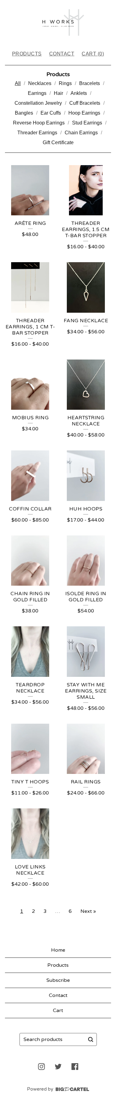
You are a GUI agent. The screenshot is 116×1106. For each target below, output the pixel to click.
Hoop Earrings (84, 113)
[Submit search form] (90, 1039)
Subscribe (58, 980)
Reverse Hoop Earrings (39, 122)
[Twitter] (58, 1066)
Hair (58, 93)
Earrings (37, 93)
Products (27, 53)
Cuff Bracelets (84, 103)
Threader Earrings (37, 132)
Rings (65, 83)
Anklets (79, 93)
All (18, 83)
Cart (58, 1010)
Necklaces (39, 83)
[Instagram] (41, 1066)
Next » (88, 911)
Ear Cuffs (51, 113)
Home (58, 950)
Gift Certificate (58, 142)
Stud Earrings (87, 122)
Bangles (24, 113)
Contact (62, 53)
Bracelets (89, 83)
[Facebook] (75, 1066)
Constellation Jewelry (38, 103)
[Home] (58, 22)
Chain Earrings (81, 132)
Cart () (93, 53)
